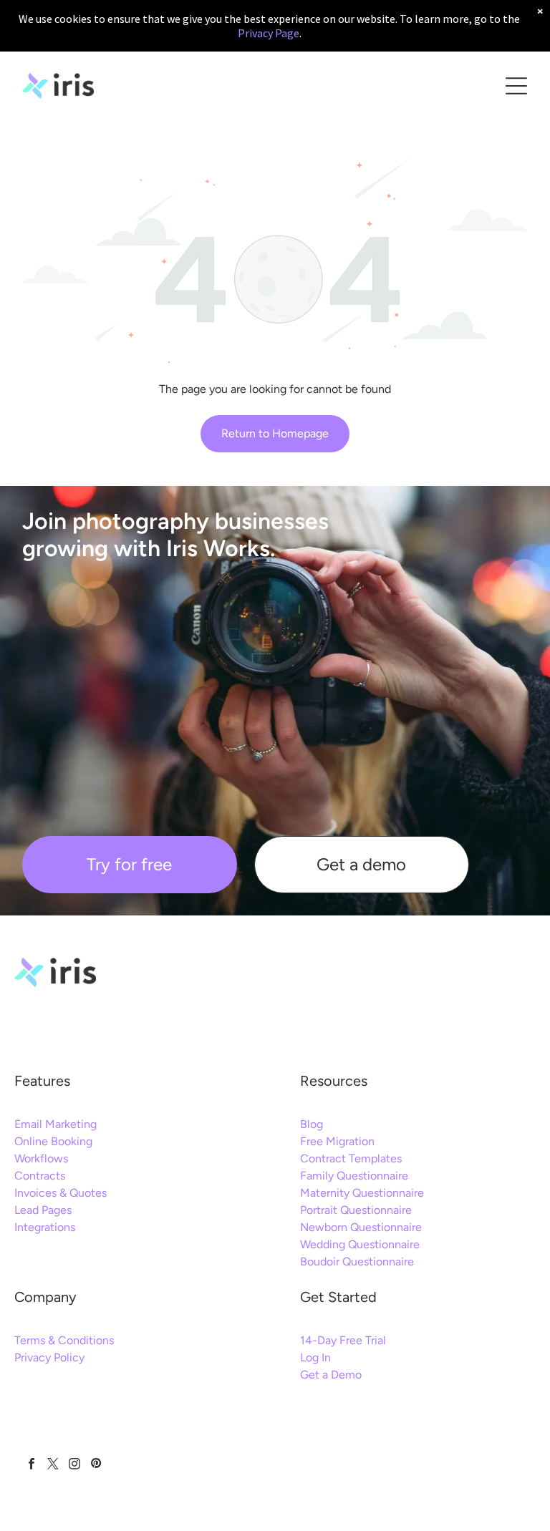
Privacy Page (268, 33)
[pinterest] (96, 1465)
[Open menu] (516, 86)
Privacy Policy (49, 1357)
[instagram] (74, 1465)
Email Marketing (55, 1124)
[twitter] (53, 1465)
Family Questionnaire (354, 1175)
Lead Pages (43, 1210)
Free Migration (337, 1141)
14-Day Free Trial (343, 1340)
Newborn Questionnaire (361, 1227)
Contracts (39, 1175)
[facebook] (31, 1465)
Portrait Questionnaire (356, 1210)
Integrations (44, 1227)
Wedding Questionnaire (360, 1244)
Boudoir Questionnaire (357, 1261)
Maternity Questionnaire (362, 1193)
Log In (315, 1357)
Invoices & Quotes (60, 1193)
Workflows (41, 1158)
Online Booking (53, 1141)
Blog (311, 1124)
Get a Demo (331, 1374)
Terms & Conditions (64, 1340)
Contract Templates (351, 1158)
